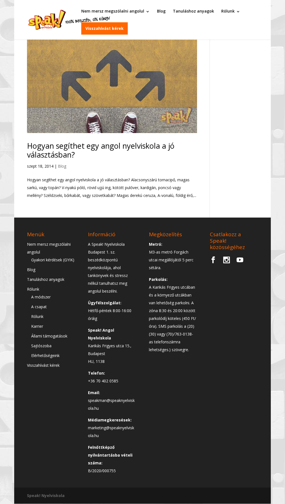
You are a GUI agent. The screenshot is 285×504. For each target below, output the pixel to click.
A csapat (39, 306)
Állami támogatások (49, 336)
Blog (161, 11)
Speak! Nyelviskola (46, 495)
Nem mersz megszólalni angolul (112, 11)
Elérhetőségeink (45, 355)
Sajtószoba (41, 345)
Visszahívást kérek (104, 28)
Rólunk (228, 11)
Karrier (37, 326)
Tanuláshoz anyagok (193, 11)
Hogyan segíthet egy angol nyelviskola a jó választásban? (101, 150)
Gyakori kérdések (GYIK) (52, 259)
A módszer (41, 297)
